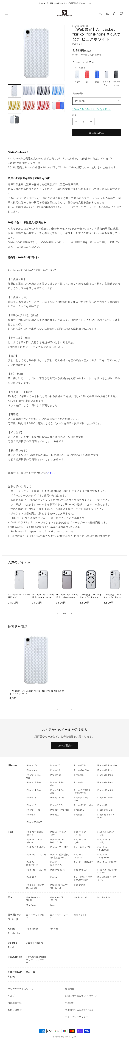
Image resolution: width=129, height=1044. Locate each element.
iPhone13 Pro (57, 797)
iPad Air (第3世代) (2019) (107, 871)
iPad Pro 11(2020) (107, 862)
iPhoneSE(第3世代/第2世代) (82, 791)
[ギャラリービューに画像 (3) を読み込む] (43, 90)
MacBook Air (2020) (33, 898)
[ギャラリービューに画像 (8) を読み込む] (58, 105)
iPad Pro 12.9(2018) (32, 863)
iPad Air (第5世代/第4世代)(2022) (59, 856)
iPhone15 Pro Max (57, 784)
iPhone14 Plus (105, 782)
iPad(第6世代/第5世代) (106, 878)
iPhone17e (31, 765)
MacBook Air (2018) (57, 898)
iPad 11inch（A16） (80, 833)
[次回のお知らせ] (122, 3)
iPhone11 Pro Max (60, 809)
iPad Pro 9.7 (80, 869)
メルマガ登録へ (64, 745)
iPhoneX (54, 814)
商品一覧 (30, 972)
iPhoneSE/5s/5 (34, 822)
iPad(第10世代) (82, 847)
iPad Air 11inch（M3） (34, 841)
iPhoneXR (81, 100)
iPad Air (54, 877)
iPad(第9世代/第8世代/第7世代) (83, 878)
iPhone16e (55, 775)
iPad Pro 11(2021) (83, 862)
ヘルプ (11, 995)
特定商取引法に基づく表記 (79, 1009)
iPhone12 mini (105, 797)
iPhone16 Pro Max (33, 776)
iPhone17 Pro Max (107, 765)
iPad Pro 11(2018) (36, 869)
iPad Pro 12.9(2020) (103, 856)
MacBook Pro (104, 897)
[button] (6, 13)
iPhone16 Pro (104, 770)
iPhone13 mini (105, 790)
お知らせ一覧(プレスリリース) (81, 995)
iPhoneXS (79, 809)
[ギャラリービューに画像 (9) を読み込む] (14, 119)
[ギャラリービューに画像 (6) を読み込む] (29, 105)
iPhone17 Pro (81, 765)
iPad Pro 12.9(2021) (80, 856)
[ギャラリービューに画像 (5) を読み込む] (14, 105)
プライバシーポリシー (76, 1016)
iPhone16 (55, 770)
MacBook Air (81, 897)
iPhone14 (79, 782)
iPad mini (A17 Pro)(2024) (57, 841)
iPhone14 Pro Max (57, 791)
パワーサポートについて (20, 988)
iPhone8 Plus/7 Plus (105, 816)
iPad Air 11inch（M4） (58, 833)
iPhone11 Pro (33, 809)
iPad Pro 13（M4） (103, 841)
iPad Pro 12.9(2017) (56, 863)
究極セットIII (80, 914)
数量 (74, 115)
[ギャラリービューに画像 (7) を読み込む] (43, 105)
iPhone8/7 (79, 814)
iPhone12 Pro (57, 805)
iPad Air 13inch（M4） (34, 833)
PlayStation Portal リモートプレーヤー (36, 959)
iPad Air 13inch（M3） (105, 833)
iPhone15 (79, 775)
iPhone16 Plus (81, 770)
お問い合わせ (15, 1009)
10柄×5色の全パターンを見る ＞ (91, 109)
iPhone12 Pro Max (84, 805)
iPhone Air (31, 770)
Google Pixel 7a (34, 942)
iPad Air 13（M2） (36, 847)
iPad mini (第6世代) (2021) (35, 886)
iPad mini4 (79, 885)
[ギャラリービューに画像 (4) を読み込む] (58, 90)
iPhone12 (31, 805)
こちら (51, 472)
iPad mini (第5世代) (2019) (58, 886)
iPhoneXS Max (105, 809)
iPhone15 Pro (33, 782)
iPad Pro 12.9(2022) (103, 848)
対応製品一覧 (15, 1002)
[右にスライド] (71, 613)
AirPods (54, 928)
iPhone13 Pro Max (81, 799)
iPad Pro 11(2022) (36, 854)
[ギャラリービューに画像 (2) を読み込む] (29, 90)
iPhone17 (55, 765)
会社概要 (69, 988)
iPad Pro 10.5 (57, 869)
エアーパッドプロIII (35, 916)
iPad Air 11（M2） (59, 847)
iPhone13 (31, 797)
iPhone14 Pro (33, 790)
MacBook (31, 905)
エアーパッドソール (59, 916)
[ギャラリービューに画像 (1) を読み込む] (14, 90)
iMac (52, 905)
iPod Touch (32, 928)
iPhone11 (102, 805)
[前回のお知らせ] (6, 3)
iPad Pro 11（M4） (80, 841)
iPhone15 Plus (105, 775)
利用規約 (69, 1002)
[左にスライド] (57, 613)
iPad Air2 (31, 877)
